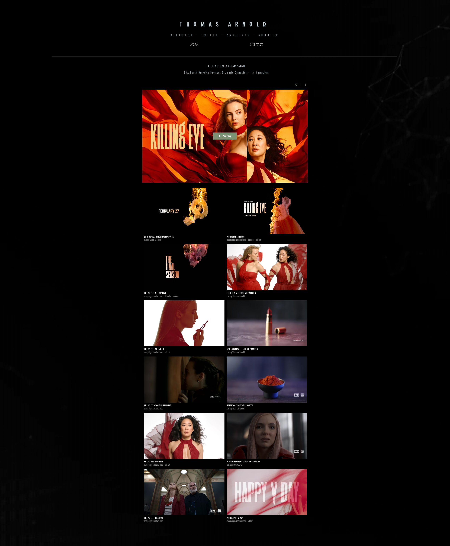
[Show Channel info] (304, 85)
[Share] (296, 85)
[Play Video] (184, 215)
